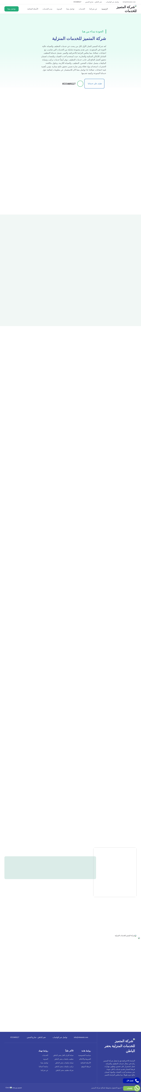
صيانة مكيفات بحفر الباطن (64, 1063)
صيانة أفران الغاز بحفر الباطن (63, 1055)
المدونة (45, 1059)
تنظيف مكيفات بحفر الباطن (63, 1059)
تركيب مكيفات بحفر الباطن (64, 1066)
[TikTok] (112, 1081)
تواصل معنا (44, 1063)
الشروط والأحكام (85, 1059)
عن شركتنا (44, 1070)
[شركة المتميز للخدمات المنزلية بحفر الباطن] (126, 9)
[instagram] (117, 1081)
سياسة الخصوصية (84, 1055)
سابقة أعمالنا (43, 1066)
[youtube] (122, 1081)
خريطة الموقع (86, 1066)
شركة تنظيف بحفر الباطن (64, 1070)
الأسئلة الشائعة (86, 1063)
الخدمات (45, 1055)
